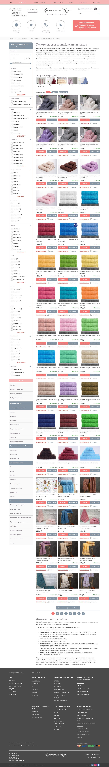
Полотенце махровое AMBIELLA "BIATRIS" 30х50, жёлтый (87, 559)
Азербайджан (16, 237)
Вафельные (16, 71)
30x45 (14, 187)
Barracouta (16, 267)
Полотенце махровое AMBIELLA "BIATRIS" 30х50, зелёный (44, 591)
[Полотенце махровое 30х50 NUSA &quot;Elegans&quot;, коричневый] (90, 485)
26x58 (14, 173)
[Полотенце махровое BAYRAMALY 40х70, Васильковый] (68, 230)
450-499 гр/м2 (16, 157)
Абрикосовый (16, 309)
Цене (48, 92)
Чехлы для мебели (16, 488)
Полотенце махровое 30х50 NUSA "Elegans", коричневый (88, 495)
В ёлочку (15, 356)
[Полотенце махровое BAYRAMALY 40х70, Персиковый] (46, 326)
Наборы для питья (16, 513)
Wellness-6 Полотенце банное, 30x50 (67, 463)
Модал (15, 130)
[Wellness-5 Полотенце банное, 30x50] (46, 453)
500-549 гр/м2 (16, 160)
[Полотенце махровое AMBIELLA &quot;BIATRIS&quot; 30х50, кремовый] (68, 581)
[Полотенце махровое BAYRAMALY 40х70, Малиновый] (46, 294)
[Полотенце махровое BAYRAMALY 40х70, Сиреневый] (68, 389)
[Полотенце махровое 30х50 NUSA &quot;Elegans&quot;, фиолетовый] (46, 549)
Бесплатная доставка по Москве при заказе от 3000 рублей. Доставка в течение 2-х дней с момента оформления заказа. (87, 26)
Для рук (15, 220)
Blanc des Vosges (17, 279)
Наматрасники (14, 424)
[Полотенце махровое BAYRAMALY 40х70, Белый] (68, 198)
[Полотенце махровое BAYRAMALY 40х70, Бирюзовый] (90, 198)
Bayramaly (16, 270)
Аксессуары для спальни (17, 408)
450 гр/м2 (15, 151)
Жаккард (15, 124)
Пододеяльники (15, 458)
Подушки (13, 416)
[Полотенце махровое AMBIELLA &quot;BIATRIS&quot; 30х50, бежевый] (68, 549)
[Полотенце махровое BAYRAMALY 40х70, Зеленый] (68, 262)
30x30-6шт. (16, 184)
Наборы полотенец (18, 101)
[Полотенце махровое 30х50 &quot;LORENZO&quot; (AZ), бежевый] (46, 166)
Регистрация (88, 9)
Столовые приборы (16, 534)
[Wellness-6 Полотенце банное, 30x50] (68, 453)
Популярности (63, 92)
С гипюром (16, 292)
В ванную (15, 203)
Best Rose (15, 273)
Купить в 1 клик (52, 120)
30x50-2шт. (16, 193)
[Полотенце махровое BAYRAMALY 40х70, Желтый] (46, 262)
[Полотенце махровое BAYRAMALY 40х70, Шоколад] (68, 421)
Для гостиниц (16, 77)
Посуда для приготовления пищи (20, 517)
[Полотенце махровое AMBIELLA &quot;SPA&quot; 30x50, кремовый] (90, 102)
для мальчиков (17, 369)
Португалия (16, 249)
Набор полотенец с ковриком (20, 104)
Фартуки (13, 543)
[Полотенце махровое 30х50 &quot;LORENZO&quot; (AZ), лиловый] (90, 166)
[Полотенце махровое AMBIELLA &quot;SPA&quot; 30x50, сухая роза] (90, 134)
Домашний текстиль (16, 462)
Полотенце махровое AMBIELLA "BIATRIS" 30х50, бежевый (66, 559)
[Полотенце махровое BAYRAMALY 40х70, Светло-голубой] (46, 358)
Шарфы (12, 475)
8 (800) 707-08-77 (17, 14)
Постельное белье (16, 403)
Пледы (12, 471)
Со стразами (16, 295)
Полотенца (13, 51)
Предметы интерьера (16, 441)
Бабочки (15, 345)
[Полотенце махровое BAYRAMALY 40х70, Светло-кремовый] (90, 358)
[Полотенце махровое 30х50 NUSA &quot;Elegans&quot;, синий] (68, 517)
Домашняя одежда (16, 467)
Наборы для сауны (16, 393)
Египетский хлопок (17, 86)
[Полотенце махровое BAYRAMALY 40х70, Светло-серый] (46, 389)
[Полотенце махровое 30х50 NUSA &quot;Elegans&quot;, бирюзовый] (68, 485)
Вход (82, 9)
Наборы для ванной (16, 398)
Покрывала (13, 420)
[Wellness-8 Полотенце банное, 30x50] (90, 453)
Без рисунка (16, 348)
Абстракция (16, 339)
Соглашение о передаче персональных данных (21, 743)
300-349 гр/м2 (16, 145)
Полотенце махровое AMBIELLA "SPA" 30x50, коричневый (67, 113)
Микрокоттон (16, 127)
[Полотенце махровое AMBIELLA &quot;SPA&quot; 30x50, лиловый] (46, 134)
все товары (16, 375)
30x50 (14, 190)
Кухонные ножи (15, 509)
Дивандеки (13, 492)
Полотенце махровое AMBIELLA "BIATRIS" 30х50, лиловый (87, 591)
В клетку (15, 359)
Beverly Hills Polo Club (18, 276)
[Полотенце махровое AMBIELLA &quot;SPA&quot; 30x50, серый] (68, 134)
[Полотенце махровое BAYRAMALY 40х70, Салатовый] (90, 326)
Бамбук (15, 112)
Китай (14, 231)
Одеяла (12, 412)
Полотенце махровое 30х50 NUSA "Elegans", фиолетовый (44, 559)
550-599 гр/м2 (16, 163)
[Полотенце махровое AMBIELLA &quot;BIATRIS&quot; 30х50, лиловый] (89, 581)
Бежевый (15, 317)
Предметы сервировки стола (19, 522)
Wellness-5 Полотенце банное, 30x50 (45, 463)
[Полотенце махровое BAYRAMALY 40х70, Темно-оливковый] (90, 389)
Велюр (15, 121)
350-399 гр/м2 (16, 148)
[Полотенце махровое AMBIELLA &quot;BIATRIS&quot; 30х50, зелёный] (46, 581)
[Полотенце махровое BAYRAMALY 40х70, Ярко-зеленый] (90, 421)
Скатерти (13, 479)
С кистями (15, 301)
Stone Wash (16, 298)
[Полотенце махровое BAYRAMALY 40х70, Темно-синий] (46, 421)
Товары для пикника (16, 539)
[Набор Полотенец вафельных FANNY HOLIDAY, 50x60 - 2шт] (46, 485)
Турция (15, 228)
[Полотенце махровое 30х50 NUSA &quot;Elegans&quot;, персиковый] (46, 517)
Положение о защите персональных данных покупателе (23, 745)
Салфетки (13, 526)
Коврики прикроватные (17, 429)
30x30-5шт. (16, 181)
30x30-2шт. (16, 175)
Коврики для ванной (16, 389)
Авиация (15, 342)
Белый (15, 320)
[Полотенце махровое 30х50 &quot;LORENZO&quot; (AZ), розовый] (46, 198)
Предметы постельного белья (19, 446)
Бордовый (15, 326)
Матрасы (13, 437)
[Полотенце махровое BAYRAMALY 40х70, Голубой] (90, 230)
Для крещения (17, 215)
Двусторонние (16, 74)
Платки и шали (14, 484)
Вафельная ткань (17, 115)
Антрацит (15, 312)
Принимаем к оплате (82, 743)
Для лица (15, 217)
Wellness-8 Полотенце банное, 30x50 (89, 463)
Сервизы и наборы (16, 530)
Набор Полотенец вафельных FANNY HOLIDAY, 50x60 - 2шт (45, 495)
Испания (15, 246)
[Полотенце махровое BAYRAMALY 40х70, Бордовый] (46, 230)
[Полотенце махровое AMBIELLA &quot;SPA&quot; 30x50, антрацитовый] (46, 102)
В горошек (16, 354)
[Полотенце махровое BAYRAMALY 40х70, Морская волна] (68, 294)
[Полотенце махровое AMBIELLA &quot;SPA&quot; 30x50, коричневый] (68, 102)
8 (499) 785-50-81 (17, 8)
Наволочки (13, 454)
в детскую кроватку (17, 372)
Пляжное (15, 212)
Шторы (12, 496)
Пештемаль (16, 133)
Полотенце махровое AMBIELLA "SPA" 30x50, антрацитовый (45, 113)
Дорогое (15, 80)
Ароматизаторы (15, 433)
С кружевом (16, 289)
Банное (15, 209)
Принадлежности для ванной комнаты (20, 45)
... (74, 613)
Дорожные (16, 83)
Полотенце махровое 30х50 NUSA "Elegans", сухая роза (88, 527)
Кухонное (15, 206)
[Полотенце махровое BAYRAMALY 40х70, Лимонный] (90, 262)
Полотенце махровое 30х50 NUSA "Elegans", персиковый (44, 527)
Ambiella (15, 264)
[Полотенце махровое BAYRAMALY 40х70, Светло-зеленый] (68, 358)
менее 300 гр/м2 (17, 142)
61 (79, 613)
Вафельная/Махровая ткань (20, 118)
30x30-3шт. (16, 178)
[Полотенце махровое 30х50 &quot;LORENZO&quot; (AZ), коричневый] (68, 166)
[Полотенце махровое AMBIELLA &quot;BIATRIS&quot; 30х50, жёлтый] (90, 549)
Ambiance (15, 262)
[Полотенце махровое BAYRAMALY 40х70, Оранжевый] (90, 294)
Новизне (54, 92)
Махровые (15, 92)
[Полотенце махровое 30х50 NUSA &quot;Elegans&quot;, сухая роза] (90, 517)
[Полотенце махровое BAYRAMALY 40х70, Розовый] (68, 326)
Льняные (15, 89)
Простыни (13, 450)
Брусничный (16, 329)
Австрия (15, 234)
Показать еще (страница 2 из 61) (68, 608)
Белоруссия (16, 240)
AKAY (14, 259)
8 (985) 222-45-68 (17, 12)
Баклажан (15, 314)
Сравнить (51, 123)
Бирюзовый (16, 323)
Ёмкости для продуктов (17, 505)
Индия (15, 243)
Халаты (12, 385)
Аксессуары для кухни (17, 501)
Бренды (15, 351)
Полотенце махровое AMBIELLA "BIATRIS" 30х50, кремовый (65, 591)
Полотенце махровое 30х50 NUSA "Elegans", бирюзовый (66, 495)
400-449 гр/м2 (16, 154)
